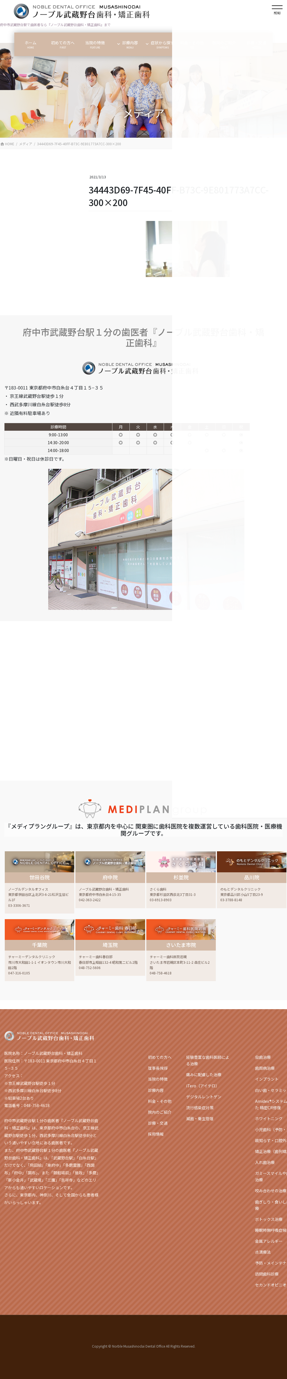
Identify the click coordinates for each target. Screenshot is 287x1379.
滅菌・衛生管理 (200, 1118)
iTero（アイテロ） (202, 1086)
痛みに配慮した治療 (203, 1074)
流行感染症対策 (200, 1107)
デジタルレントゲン (203, 1096)
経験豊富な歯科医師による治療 (207, 1060)
